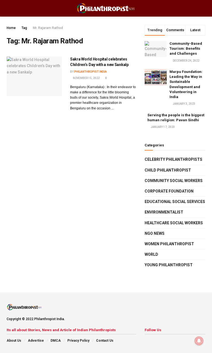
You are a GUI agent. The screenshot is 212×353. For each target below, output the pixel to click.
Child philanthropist (168, 170)
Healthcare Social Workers (174, 223)
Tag (24, 28)
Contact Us (104, 341)
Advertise (36, 341)
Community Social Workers (174, 180)
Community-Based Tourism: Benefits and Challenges (185, 48)
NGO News (155, 233)
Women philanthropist (169, 244)
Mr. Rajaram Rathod (48, 28)
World (151, 254)
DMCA (56, 341)
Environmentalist (164, 212)
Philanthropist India (90, 71)
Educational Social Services (175, 201)
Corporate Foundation (169, 191)
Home (11, 28)
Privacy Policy (78, 341)
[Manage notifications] (199, 340)
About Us (14, 341)
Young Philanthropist (169, 265)
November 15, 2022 (86, 78)
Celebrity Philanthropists (173, 159)
